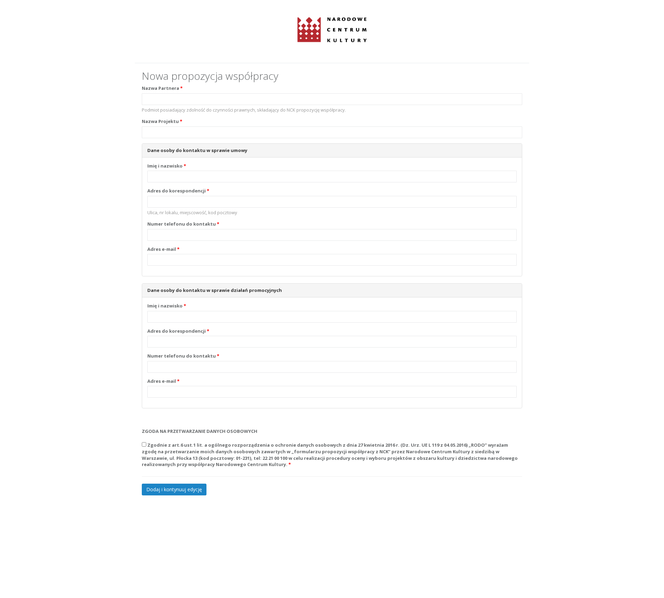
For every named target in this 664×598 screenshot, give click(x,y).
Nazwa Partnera (160, 88)
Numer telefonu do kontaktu (181, 224)
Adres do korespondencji (176, 191)
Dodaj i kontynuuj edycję (174, 489)
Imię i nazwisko (165, 166)
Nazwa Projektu (160, 121)
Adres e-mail (161, 249)
